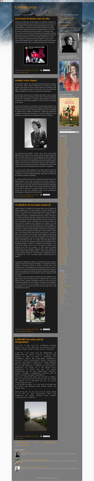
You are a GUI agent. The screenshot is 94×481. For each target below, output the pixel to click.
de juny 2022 (62, 220)
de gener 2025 (62, 169)
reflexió (61, 299)
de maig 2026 (62, 143)
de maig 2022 (62, 221)
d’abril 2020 (61, 262)
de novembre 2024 (63, 172)
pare (60, 295)
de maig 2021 (62, 241)
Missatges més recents (22, 442)
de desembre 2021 (63, 230)
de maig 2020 (62, 261)
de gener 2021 (62, 248)
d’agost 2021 (62, 236)
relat (60, 300)
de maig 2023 (62, 202)
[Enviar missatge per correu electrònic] (41, 70)
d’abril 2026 (61, 144)
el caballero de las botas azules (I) (33, 205)
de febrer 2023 (62, 207)
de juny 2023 (62, 200)
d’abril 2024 (61, 184)
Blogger (56, 478)
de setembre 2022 (63, 215)
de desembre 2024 (63, 170)
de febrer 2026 (62, 148)
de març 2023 (62, 205)
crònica (61, 279)
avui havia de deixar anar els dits (32, 18)
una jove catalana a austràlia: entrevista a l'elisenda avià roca (34, 459)
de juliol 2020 (62, 257)
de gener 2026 (62, 149)
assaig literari (22, 196)
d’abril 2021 (61, 243)
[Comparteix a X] (46, 70)
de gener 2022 (62, 228)
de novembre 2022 (63, 212)
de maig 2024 (62, 182)
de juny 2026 (62, 141)
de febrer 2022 (62, 226)
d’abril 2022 (61, 223)
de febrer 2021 (62, 246)
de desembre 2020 (63, 249)
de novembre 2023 (63, 192)
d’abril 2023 (61, 203)
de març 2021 (62, 244)
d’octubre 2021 (62, 233)
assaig (60, 272)
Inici (36, 442)
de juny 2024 (62, 180)
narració (26, 72)
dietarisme (22, 72)
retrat (60, 302)
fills (60, 284)
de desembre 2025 (63, 151)
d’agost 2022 (62, 216)
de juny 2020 (62, 259)
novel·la (61, 294)
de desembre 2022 (63, 210)
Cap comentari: (35, 70)
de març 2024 (62, 185)
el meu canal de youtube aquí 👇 (66, 18)
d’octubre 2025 (62, 154)
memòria (61, 289)
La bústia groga (25, 7)
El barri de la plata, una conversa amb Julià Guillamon (32, 467)
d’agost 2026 (62, 138)
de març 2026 (62, 146)
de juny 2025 (62, 161)
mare (60, 287)
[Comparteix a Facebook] (48, 70)
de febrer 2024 (62, 187)
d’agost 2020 (62, 256)
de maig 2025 (62, 162)
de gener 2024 (62, 189)
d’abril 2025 (61, 164)
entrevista (61, 282)
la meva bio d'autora (64, 25)
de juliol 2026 (62, 139)
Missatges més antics (50, 442)
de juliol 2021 (62, 238)
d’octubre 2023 (62, 193)
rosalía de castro (29, 196)
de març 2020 (62, 264)
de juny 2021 (62, 239)
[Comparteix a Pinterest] (49, 70)
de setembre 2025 (63, 156)
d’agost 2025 (62, 157)
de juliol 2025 (62, 159)
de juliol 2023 (62, 198)
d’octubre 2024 (62, 174)
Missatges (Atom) (25, 445)
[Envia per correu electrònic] (43, 70)
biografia (61, 276)
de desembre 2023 (63, 190)
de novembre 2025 (63, 152)
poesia (60, 297)
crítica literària (62, 277)
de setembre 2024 (63, 175)
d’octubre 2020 (62, 253)
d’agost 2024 (62, 177)
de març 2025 (62, 166)
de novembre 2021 (63, 231)
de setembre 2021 (63, 235)
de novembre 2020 (63, 251)
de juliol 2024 (62, 179)
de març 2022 (62, 225)
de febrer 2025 (62, 167)
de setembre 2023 (63, 195)
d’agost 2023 (62, 197)
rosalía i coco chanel (26, 80)
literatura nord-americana (64, 286)
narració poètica (62, 292)
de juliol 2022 (62, 218)
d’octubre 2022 (62, 213)
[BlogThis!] (45, 70)
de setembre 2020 (63, 254)
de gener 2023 (62, 208)
